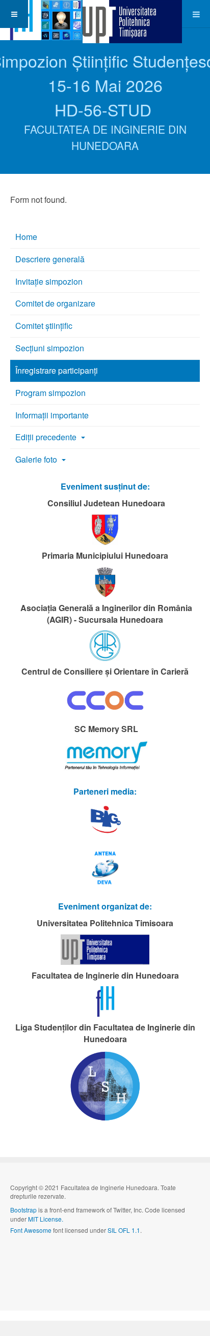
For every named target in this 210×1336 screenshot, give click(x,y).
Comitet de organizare (55, 303)
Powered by (56, 1257)
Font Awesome (30, 1230)
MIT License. (45, 1218)
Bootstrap (23, 1209)
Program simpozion (50, 393)
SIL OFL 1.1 (124, 1230)
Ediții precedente (46, 437)
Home (26, 236)
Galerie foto (37, 459)
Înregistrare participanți (56, 370)
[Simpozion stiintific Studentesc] (41, 14)
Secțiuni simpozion (49, 348)
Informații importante (52, 415)
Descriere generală (50, 259)
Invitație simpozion (49, 281)
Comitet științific (43, 325)
